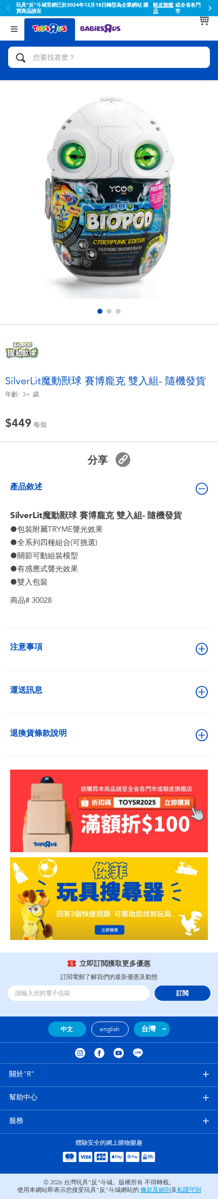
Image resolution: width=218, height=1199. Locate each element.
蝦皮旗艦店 (163, 8)
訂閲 (182, 993)
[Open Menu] (14, 28)
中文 (67, 1029)
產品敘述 (26, 486)
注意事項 (26, 646)
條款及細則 (155, 1189)
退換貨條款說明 (38, 733)
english (110, 1029)
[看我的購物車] (204, 20)
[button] (210, 8)
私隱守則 (189, 1189)
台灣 (148, 1029)
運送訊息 (26, 690)
